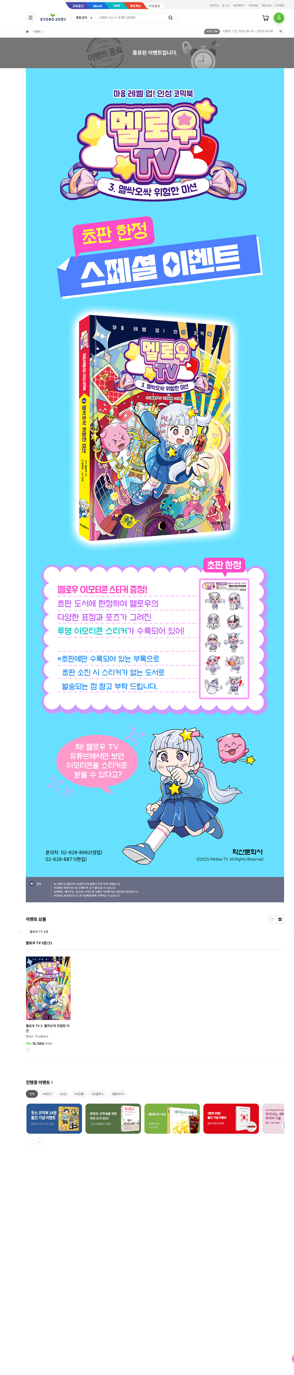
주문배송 (253, 5)
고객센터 (279, 5)
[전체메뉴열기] (30, 17)
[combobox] (83, 17)
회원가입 (214, 5)
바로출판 (154, 6)
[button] (39, 1141)
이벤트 (37, 31)
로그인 (225, 5)
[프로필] (279, 17)
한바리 (30, 1036)
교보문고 (78, 6)
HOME (27, 32)
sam (116, 5)
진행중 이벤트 (38, 1082)
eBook (97, 6)
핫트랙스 (135, 6)
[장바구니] (265, 17)
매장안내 (266, 5)
